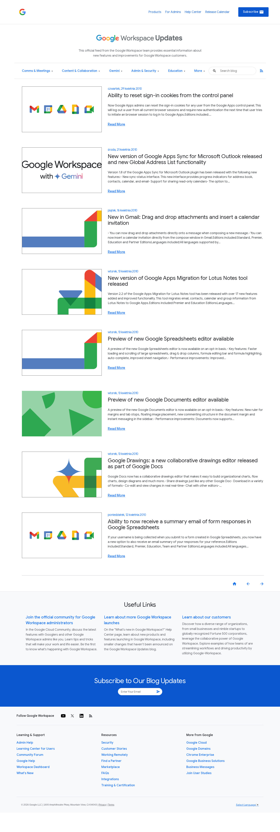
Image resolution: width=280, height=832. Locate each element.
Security (107, 743)
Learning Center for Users (36, 749)
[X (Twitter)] (72, 715)
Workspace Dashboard (33, 767)
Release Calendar (217, 12)
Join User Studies (198, 773)
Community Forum (30, 755)
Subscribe (253, 12)
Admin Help (25, 743)
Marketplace (110, 767)
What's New (25, 773)
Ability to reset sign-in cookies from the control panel (170, 95)
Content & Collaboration (81, 71)
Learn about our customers (206, 617)
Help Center (193, 12)
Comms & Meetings (37, 71)
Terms (111, 804)
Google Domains (198, 749)
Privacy (102, 804)
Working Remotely (114, 755)
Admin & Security (145, 71)
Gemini (115, 71)
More (199, 71)
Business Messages (200, 767)
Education (176, 71)
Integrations (110, 779)
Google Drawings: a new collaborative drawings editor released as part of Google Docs (183, 463)
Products (154, 12)
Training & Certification (118, 785)
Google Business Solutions (205, 761)
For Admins (173, 12)
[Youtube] (63, 715)
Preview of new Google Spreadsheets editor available (171, 338)
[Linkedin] (81, 715)
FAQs (105, 773)
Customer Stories (114, 749)
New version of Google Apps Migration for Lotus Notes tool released (177, 281)
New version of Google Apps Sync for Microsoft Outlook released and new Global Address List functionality (185, 159)
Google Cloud (196, 743)
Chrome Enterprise (200, 755)
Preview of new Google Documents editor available (168, 399)
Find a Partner (111, 761)
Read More (116, 124)
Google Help (26, 761)
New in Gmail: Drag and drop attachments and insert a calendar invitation (184, 220)
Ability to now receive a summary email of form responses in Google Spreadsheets (179, 524)
